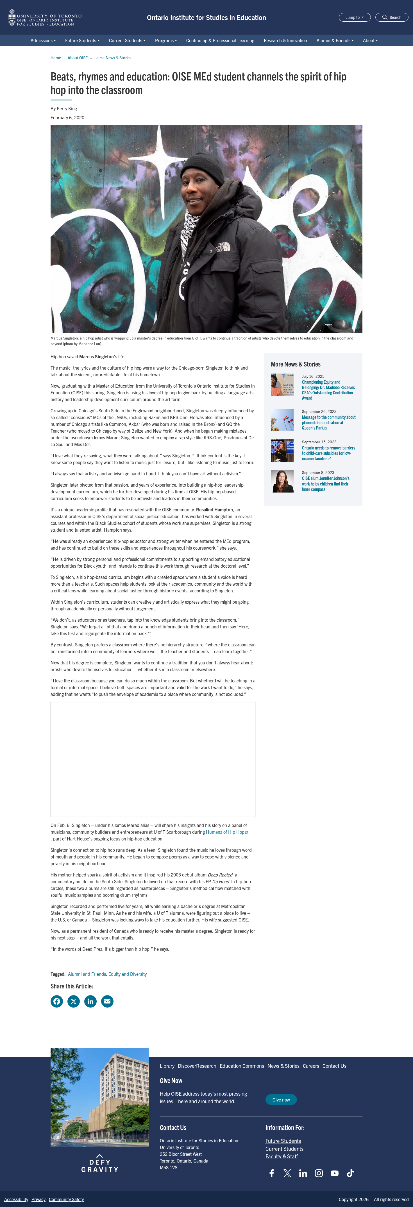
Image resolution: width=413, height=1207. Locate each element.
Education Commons (242, 1065)
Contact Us (334, 1065)
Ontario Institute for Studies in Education (206, 17)
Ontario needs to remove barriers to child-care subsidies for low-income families (328, 453)
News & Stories (283, 1065)
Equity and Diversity (127, 974)
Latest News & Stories (112, 57)
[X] (73, 1000)
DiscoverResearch (197, 1065)
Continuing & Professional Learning (220, 40)
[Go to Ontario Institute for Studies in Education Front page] (44, 17)
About (369, 40)
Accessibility (16, 1199)
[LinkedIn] (90, 1000)
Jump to (353, 17)
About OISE (78, 57)
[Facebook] (57, 1000)
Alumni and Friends (87, 974)
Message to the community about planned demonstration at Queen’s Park (329, 422)
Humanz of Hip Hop (225, 832)
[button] (392, 17)
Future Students (80, 40)
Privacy (38, 1199)
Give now (281, 1099)
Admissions (42, 40)
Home (56, 57)
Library (167, 1065)
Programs (164, 40)
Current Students (125, 40)
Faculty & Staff (282, 1156)
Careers (311, 1065)
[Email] (107, 1000)
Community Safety (66, 1199)
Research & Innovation (285, 40)
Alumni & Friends (333, 40)
